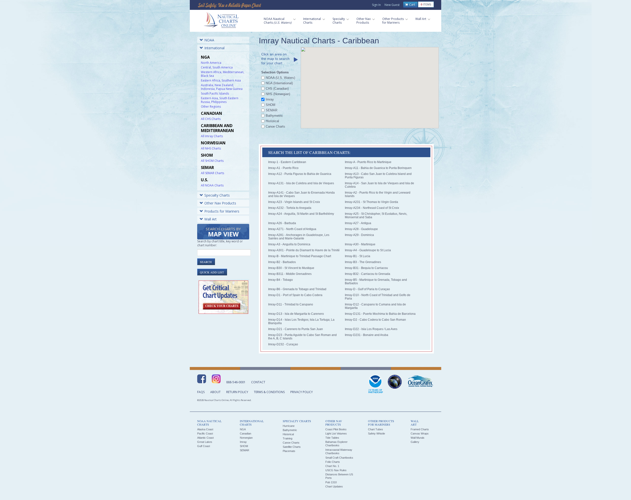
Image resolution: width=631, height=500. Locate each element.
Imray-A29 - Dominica (359, 235)
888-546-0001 (235, 382)
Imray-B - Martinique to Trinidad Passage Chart (299, 256)
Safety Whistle (376, 433)
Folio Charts (332, 461)
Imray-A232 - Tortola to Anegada (289, 208)
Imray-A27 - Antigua (358, 223)
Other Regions (211, 106)
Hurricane (289, 425)
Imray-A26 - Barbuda (282, 223)
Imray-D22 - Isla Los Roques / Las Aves (371, 329)
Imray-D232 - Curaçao (283, 344)
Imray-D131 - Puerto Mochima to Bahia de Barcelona (380, 314)
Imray (243, 441)
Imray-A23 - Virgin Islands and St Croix (294, 202)
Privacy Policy (301, 392)
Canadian (245, 433)
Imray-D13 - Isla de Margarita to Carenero (296, 314)
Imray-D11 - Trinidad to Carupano (290, 304)
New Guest (392, 5)
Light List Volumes (336, 433)
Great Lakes (204, 441)
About (215, 392)
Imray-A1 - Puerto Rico (283, 168)
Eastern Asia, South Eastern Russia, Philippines (219, 100)
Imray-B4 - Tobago (280, 280)
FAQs (201, 392)
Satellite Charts (292, 446)
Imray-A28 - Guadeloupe (361, 229)
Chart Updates (334, 486)
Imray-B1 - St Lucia (357, 256)
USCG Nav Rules (336, 470)
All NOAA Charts (212, 185)
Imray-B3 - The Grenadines (363, 262)
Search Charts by (223, 232)
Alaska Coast (205, 429)
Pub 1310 (331, 482)
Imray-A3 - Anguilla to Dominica (289, 244)
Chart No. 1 (332, 466)
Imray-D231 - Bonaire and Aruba (366, 335)
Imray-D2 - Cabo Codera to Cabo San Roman (375, 319)
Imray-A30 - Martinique (360, 244)
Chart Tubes (375, 429)
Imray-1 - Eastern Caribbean (287, 162)
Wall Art (210, 219)
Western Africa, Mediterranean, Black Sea (222, 74)
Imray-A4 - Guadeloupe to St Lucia (368, 250)
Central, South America (217, 67)
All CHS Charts (211, 119)
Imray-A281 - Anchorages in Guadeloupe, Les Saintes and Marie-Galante (298, 236)
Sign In (376, 5)
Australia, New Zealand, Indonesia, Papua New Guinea (222, 87)
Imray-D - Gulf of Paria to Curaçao (367, 289)
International (214, 48)
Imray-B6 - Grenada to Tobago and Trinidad (297, 289)
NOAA (209, 40)
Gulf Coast (203, 446)
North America (211, 63)
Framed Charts (420, 429)
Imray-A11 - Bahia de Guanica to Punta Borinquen (378, 168)
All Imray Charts (212, 136)
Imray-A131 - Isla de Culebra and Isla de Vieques (301, 183)
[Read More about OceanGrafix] (420, 381)
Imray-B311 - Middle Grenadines (290, 274)
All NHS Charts (211, 148)
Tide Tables (332, 437)
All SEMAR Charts (212, 173)
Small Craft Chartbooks (339, 457)
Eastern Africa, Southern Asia (221, 80)
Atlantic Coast (205, 437)
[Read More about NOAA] (375, 384)
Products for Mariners (221, 211)
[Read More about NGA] (394, 381)
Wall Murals (417, 437)
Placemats (289, 451)
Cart (411, 4)
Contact (258, 382)
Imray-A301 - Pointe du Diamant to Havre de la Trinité (304, 250)
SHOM (244, 446)
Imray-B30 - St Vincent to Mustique (291, 268)
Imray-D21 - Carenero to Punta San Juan (295, 329)
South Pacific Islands (215, 93)
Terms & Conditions (269, 392)
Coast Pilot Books (336, 429)
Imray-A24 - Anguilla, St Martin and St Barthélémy (301, 214)
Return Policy (237, 392)
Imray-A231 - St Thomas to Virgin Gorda (371, 202)
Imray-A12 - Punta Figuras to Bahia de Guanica (299, 174)
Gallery (415, 441)
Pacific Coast (205, 433)
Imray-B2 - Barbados (282, 262)
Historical (288, 434)
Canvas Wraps (420, 433)
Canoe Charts (291, 442)
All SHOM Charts (212, 161)
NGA (243, 429)
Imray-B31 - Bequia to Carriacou (366, 268)
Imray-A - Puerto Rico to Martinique (368, 162)
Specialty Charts (217, 195)
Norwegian (246, 437)
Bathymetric (290, 430)
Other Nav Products (220, 203)
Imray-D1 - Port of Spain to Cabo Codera (295, 295)
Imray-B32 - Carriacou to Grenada (367, 274)
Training (287, 438)
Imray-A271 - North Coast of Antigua (292, 229)
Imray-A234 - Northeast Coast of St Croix (372, 208)
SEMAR (244, 450)
